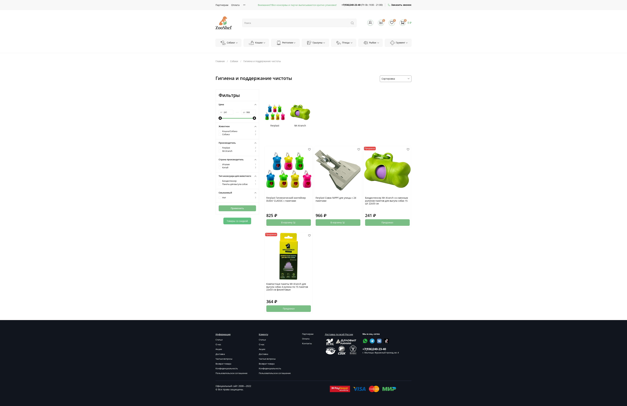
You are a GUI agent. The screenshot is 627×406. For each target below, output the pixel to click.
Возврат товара (223, 363)
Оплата (235, 5)
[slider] (220, 118)
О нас (218, 344)
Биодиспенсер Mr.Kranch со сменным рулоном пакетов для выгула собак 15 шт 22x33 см (386, 200)
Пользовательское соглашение (231, 373)
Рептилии (287, 42)
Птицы (345, 42)
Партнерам (222, 5)
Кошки (259, 42)
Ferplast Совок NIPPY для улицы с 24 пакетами (336, 199)
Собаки (230, 42)
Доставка (220, 354)
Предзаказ (387, 222)
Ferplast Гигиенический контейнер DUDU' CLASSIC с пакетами (286, 199)
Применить (237, 208)
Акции (219, 349)
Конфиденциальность (227, 368)
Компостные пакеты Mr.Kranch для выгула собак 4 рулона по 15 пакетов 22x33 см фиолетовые (287, 286)
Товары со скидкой (237, 221)
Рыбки (372, 42)
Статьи (219, 339)
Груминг (400, 42)
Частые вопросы (224, 358)
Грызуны (317, 42)
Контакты (307, 343)
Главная (220, 61)
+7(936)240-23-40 (351, 4)
